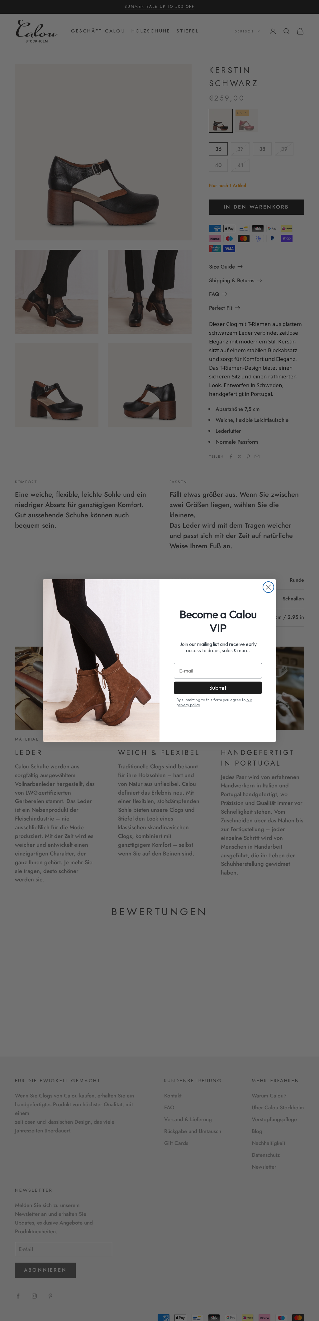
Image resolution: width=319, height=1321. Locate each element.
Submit (217, 687)
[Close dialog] (268, 587)
